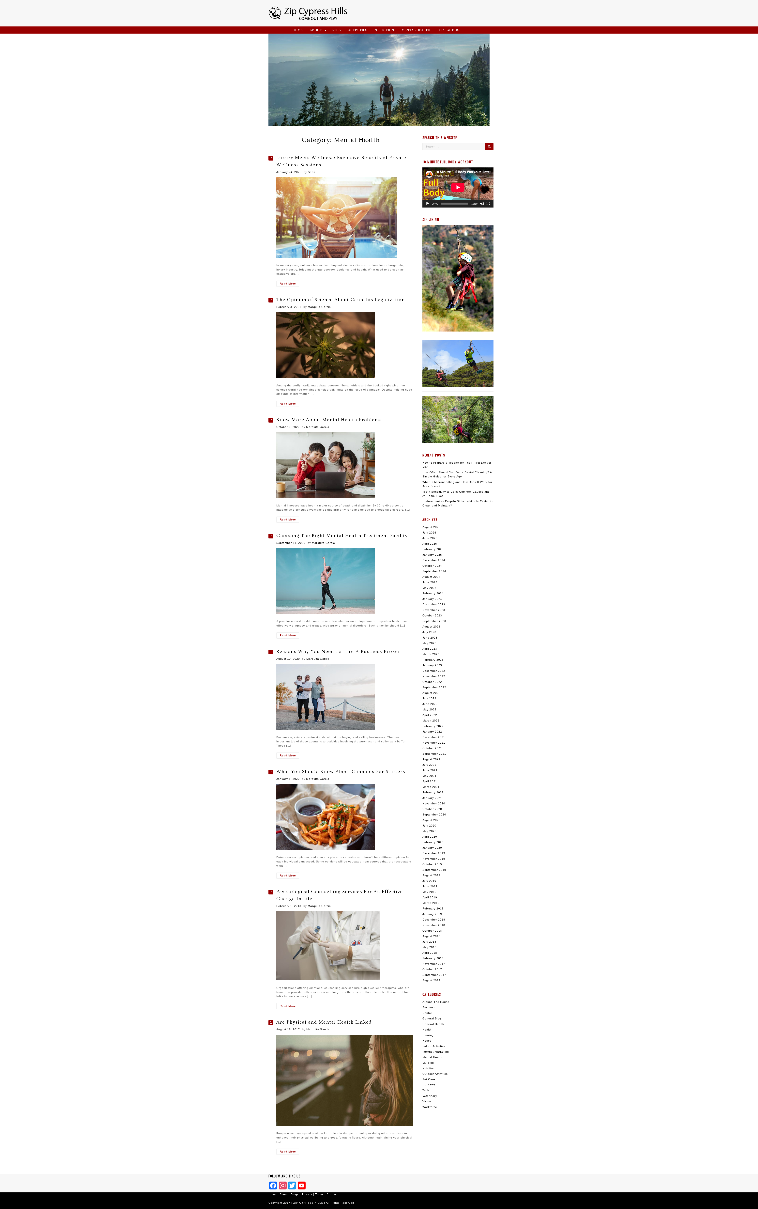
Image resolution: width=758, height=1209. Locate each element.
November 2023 (433, 610)
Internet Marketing (435, 1051)
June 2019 (429, 886)
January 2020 (432, 847)
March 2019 (430, 903)
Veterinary (429, 1095)
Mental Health (416, 30)
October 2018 (432, 930)
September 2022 (434, 687)
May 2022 (429, 709)
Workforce (429, 1106)
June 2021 (429, 770)
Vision (426, 1101)
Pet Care (428, 1079)
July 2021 (429, 764)
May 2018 (429, 947)
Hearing (428, 1035)
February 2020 (433, 842)
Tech (425, 1090)
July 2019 (429, 880)
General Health (433, 1024)
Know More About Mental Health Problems (329, 419)
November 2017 (433, 963)
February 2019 (433, 908)
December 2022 (433, 670)
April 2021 (429, 781)
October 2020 (432, 809)
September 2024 (434, 571)
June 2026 (429, 538)
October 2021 (432, 748)
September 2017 (434, 974)
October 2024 (432, 565)
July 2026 (429, 532)
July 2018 (429, 941)
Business (428, 1007)
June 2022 (429, 703)
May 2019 (429, 891)
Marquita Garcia (319, 306)
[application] (457, 187)
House (427, 1040)
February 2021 (433, 792)
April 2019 (429, 897)
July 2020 (429, 825)
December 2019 (433, 853)
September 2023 (434, 621)
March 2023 (430, 654)
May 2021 (429, 775)
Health (427, 1029)
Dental (427, 1013)
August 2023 (431, 626)
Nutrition (384, 30)
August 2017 (431, 980)
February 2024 (433, 593)
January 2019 (432, 914)
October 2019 (432, 864)
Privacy (307, 1194)
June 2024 (429, 582)
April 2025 (429, 543)
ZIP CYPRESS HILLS (308, 1202)
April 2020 (429, 836)
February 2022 (433, 726)
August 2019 (431, 875)
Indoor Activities (433, 1046)
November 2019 (433, 858)
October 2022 (432, 681)
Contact (332, 1194)
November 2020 (433, 803)
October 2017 (432, 969)
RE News (428, 1084)
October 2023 (432, 615)
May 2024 (429, 587)
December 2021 (433, 737)
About (316, 30)
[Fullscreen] (488, 204)
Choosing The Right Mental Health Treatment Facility (342, 535)
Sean (311, 172)
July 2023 (429, 632)
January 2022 (432, 731)
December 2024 (433, 560)
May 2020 (429, 831)
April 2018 (429, 952)
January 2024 (432, 598)
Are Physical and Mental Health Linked (324, 1022)
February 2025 (433, 549)
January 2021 (432, 797)
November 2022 (433, 676)
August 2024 (431, 576)
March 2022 (430, 720)
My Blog (428, 1062)
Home (297, 30)
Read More (289, 284)
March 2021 (430, 786)
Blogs (335, 30)
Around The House (435, 1001)
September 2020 (434, 814)
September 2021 (434, 753)
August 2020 (431, 820)
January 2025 (432, 554)
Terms (320, 1194)
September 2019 (434, 869)
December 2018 (433, 919)
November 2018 (433, 925)
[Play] (428, 204)
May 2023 (429, 643)
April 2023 (429, 648)
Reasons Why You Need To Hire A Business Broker (338, 651)
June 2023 (429, 637)
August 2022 (431, 692)
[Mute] (482, 204)
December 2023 (433, 604)
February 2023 (433, 659)
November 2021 (433, 742)
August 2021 (431, 759)
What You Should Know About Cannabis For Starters (340, 771)
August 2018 (431, 936)
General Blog (431, 1018)
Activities (357, 30)
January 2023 (432, 665)
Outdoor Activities (435, 1073)
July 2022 (429, 698)
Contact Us (448, 30)
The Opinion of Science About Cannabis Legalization (340, 299)
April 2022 (429, 715)
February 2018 (433, 958)
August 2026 (431, 527)
